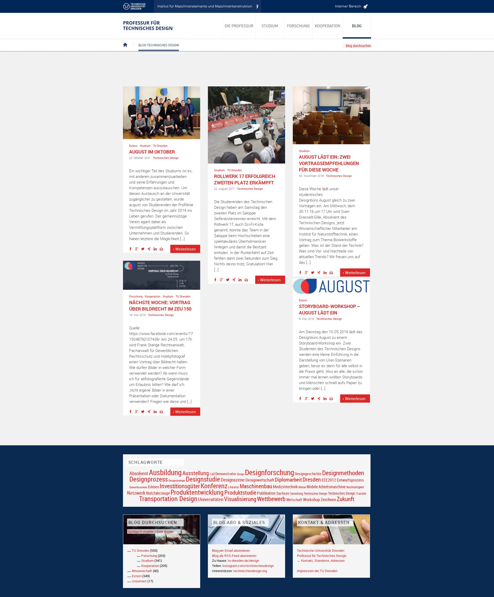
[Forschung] (298, 26)
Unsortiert (139, 581)
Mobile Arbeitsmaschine (326, 487)
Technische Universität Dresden (320, 550)
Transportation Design (168, 498)
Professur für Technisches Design (321, 555)
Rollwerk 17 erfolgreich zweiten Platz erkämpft (244, 179)
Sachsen (282, 493)
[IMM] (207, 6)
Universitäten (210, 499)
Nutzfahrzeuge (158, 493)
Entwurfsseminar (138, 487)
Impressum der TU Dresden (317, 570)
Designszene (233, 479)
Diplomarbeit (288, 479)
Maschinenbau (256, 486)
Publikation (266, 493)
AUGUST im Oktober (152, 152)
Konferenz (214, 485)
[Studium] (270, 26)
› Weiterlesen (184, 248)
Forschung (136, 296)
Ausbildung (165, 472)
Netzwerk (136, 493)
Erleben (153, 486)
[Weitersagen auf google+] (138, 250)
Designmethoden (343, 472)
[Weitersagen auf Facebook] (132, 250)
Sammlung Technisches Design (308, 493)
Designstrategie (177, 480)
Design (240, 474)
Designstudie (203, 479)
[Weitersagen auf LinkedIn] (156, 250)
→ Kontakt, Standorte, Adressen (321, 560)
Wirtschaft (294, 499)
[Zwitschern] (144, 250)
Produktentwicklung (197, 492)
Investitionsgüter (180, 486)
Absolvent (138, 473)
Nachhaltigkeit (355, 487)
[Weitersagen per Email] (163, 250)
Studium (145, 146)
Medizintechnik (285, 487)
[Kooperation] (357, 26)
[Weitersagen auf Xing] (150, 250)
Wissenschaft (142, 570)
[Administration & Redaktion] (350, 6)
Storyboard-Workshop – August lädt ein (329, 309)
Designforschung (269, 472)
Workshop (311, 499)
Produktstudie (240, 492)
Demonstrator (225, 473)
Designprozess (148, 479)
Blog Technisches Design (154, 41)
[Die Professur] (239, 26)
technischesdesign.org (250, 570)
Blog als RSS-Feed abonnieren (234, 555)
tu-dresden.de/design (243, 560)
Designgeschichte (308, 473)
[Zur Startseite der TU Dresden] (138, 6)
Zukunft (345, 499)
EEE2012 (329, 480)
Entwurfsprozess (350, 480)
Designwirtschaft (259, 480)
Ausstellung (195, 473)
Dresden (312, 479)
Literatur (233, 487)
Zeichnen (328, 499)
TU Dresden (160, 146)
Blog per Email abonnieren (231, 550)
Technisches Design (166, 158)
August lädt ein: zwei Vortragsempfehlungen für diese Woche (329, 163)
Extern (133, 146)
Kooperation (152, 296)
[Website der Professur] (156, 26)
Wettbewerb (271, 499)
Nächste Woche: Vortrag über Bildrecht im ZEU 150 (160, 305)
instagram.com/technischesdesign (248, 565)
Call (212, 474)
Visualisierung (240, 499)
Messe (302, 487)
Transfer (361, 493)
